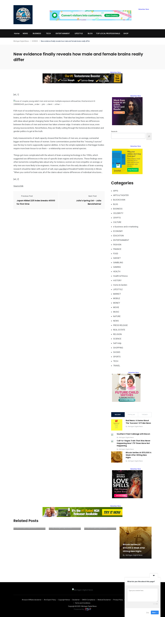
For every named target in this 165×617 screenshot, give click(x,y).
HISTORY (117, 280)
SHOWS (116, 352)
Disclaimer (76, 600)
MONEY (116, 303)
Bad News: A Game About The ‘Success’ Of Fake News (138, 421)
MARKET (117, 294)
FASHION (117, 244)
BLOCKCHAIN (119, 200)
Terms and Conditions (82, 603)
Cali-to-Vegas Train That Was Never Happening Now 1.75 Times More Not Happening (133, 443)
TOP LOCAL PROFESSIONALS (108, 33)
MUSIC (116, 312)
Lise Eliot (63, 169)
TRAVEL (116, 365)
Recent (118, 414)
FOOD (115, 253)
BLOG (90, 33)
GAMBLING (118, 262)
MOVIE (116, 307)
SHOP (125, 33)
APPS (115, 191)
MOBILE (116, 298)
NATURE (117, 316)
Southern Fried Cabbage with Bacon (133, 434)
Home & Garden (120, 285)
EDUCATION (118, 235)
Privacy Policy (118, 600)
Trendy (145, 414)
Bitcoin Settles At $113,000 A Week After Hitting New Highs (138, 455)
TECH (48, 33)
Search (114, 131)
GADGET (117, 258)
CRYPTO (117, 217)
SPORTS (117, 356)
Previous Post (27, 196)
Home (16, 33)
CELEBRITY (118, 213)
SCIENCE (117, 339)
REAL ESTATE (119, 330)
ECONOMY (118, 231)
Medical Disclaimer (104, 600)
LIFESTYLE (79, 33)
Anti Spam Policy (50, 600)
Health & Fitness (120, 276)
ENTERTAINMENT (63, 33)
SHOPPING (118, 347)
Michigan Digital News (135, 426)
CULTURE (117, 222)
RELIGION (117, 334)
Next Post (92, 196)
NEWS (25, 33)
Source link (18, 186)
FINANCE (117, 249)
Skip (147, 612)
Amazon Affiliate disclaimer (32, 600)
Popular (131, 414)
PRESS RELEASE (120, 325)
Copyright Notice (64, 600)
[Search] (149, 136)
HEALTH (116, 271)
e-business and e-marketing (125, 226)
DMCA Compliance (88, 600)
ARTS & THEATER (121, 195)
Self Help (117, 343)
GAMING (117, 267)
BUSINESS (37, 33)
